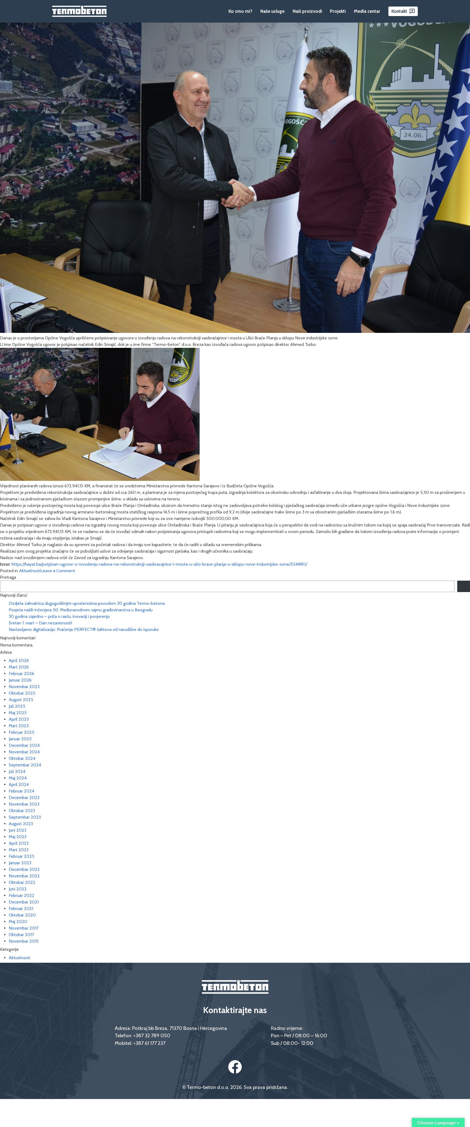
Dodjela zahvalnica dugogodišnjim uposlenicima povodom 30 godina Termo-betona (87, 603)
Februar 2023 (21, 856)
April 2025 (19, 719)
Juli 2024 (17, 771)
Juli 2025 (17, 706)
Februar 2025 (21, 732)
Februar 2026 (21, 673)
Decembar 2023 (24, 797)
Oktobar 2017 (21, 934)
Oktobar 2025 (22, 693)
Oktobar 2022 (22, 882)
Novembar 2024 (24, 751)
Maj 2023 (17, 836)
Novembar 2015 (24, 941)
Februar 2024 (21, 791)
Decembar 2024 (24, 745)
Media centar (367, 11)
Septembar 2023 (25, 817)
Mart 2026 (19, 667)
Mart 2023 (19, 849)
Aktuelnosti (30, 570)
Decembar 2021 (24, 902)
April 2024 (19, 784)
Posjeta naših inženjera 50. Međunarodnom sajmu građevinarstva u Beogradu (81, 609)
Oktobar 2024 (22, 758)
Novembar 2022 (24, 875)
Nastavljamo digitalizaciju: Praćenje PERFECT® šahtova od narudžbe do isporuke (84, 629)
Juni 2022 (18, 888)
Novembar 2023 (24, 804)
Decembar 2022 (24, 869)
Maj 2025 (18, 712)
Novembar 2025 (24, 686)
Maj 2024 (18, 778)
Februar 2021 (21, 908)
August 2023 (21, 823)
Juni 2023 (17, 830)
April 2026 (19, 660)
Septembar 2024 (25, 764)
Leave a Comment (58, 570)
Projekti (338, 11)
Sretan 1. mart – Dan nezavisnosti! (40, 623)
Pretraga (8, 577)
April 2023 (19, 843)
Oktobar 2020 (22, 915)
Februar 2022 (21, 895)
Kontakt (399, 11)
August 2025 (21, 699)
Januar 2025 (20, 738)
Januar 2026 (20, 680)
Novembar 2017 (23, 928)
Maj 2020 (18, 921)
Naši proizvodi (307, 11)
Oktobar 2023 (22, 810)
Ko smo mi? (240, 11)
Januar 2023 (20, 862)
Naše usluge (272, 11)
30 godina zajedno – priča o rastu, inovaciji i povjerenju (59, 616)
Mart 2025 (19, 725)
